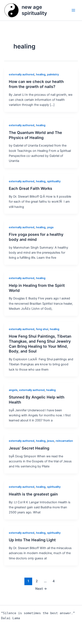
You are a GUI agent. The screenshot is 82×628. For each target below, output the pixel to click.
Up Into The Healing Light (32, 540)
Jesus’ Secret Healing (29, 448)
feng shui (42, 329)
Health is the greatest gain (33, 494)
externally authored (21, 74)
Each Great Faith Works (30, 188)
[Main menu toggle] (73, 10)
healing (40, 74)
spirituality (54, 181)
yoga (50, 227)
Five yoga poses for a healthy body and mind (36, 237)
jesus (50, 440)
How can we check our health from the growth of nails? (36, 84)
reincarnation (64, 440)
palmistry (53, 74)
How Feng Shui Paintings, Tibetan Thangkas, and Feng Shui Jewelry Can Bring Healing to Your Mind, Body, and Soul (40, 343)
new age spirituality (34, 10)
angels (13, 390)
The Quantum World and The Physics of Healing (35, 135)
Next (41, 589)
